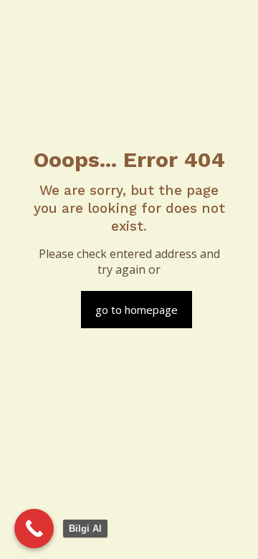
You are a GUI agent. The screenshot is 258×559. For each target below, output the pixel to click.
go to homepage (136, 309)
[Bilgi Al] (34, 528)
